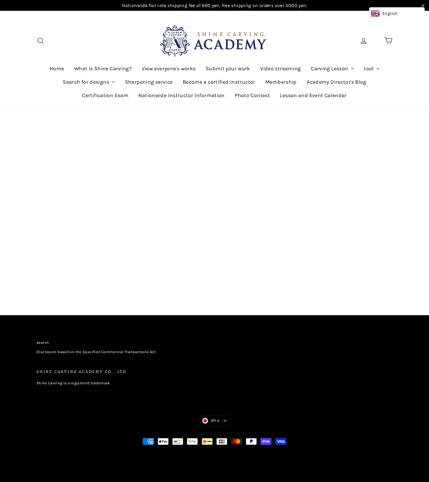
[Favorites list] (376, 40)
